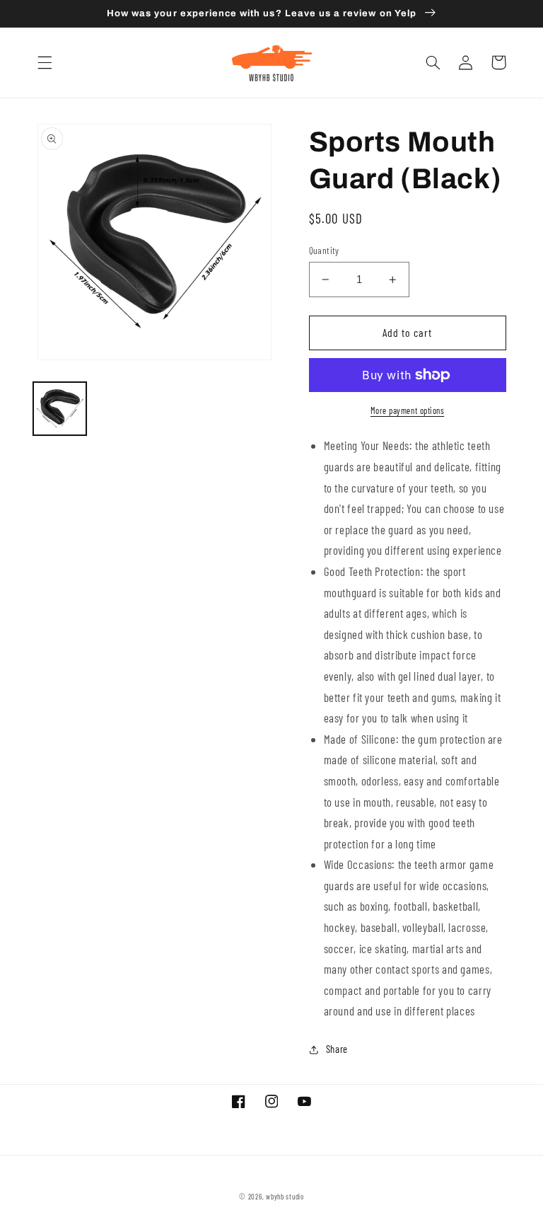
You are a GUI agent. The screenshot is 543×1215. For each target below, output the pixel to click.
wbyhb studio (285, 1196)
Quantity (324, 250)
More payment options (407, 410)
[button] (44, 62)
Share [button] (337, 1048)
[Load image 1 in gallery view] (59, 408)
